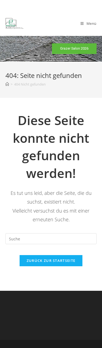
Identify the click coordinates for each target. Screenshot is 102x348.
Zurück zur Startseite (51, 260)
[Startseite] (7, 84)
